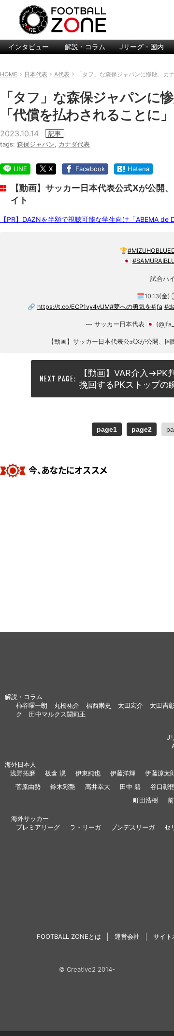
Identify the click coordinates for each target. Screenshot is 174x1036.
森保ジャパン (36, 144)
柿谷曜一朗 (31, 705)
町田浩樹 (145, 800)
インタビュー (28, 47)
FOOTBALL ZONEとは (69, 936)
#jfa (156, 306)
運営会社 (127, 936)
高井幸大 (97, 786)
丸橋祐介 (66, 705)
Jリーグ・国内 (141, 47)
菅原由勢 (28, 786)
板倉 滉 (55, 773)
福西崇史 (98, 705)
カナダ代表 (74, 144)
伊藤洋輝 (122, 773)
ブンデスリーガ (133, 827)
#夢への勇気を (130, 306)
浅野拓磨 (22, 773)
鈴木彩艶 (62, 786)
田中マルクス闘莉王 (57, 714)
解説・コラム (85, 47)
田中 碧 (130, 786)
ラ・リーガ (85, 827)
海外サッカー (30, 818)
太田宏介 (130, 705)
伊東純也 (88, 773)
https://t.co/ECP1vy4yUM (73, 306)
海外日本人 (20, 764)
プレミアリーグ (38, 827)
